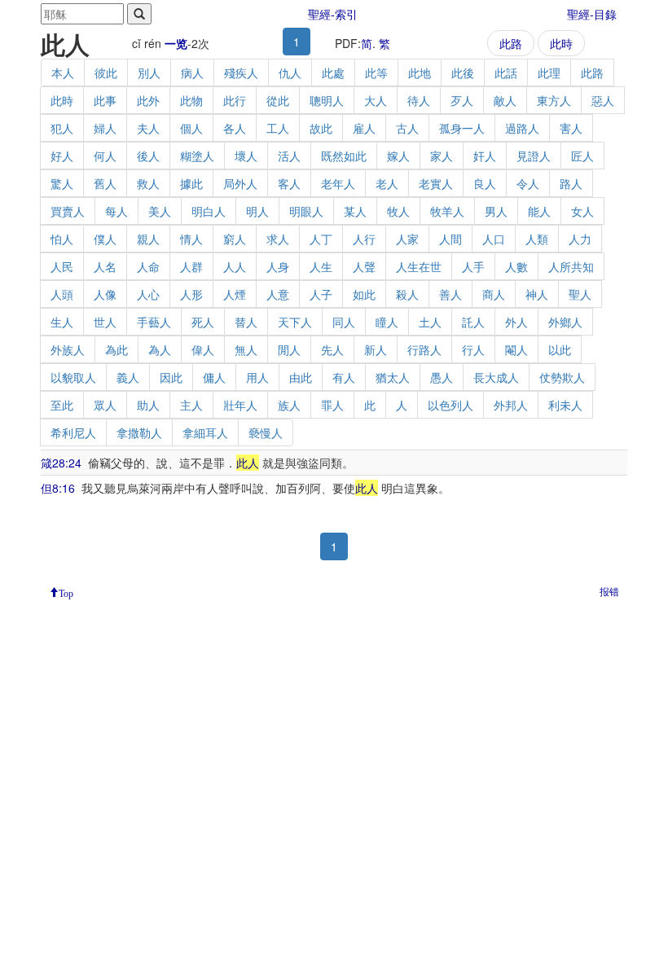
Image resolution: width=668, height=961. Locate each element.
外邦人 (511, 405)
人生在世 (419, 266)
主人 (191, 405)
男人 (496, 211)
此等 (376, 72)
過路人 (522, 128)
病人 (192, 72)
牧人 (398, 211)
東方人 (554, 100)
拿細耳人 (205, 432)
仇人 (290, 72)
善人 (450, 294)
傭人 (214, 377)
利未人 (565, 405)
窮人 (234, 238)
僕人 (105, 238)
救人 (148, 183)
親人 (148, 238)
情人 (191, 238)
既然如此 (344, 155)
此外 (148, 100)
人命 (148, 266)
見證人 (533, 155)
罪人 (332, 405)
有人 (343, 377)
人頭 (62, 294)
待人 (418, 100)
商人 (493, 294)
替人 (246, 322)
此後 (462, 72)
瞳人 (387, 322)
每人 (116, 211)
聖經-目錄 (592, 14)
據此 (191, 183)
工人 (277, 128)
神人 (536, 294)
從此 (277, 100)
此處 (333, 72)
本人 (62, 72)
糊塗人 (197, 155)
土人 (430, 322)
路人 (571, 183)
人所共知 (571, 266)
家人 (441, 155)
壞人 (246, 155)
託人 (473, 322)
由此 (300, 377)
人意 (277, 294)
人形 (191, 294)
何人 (105, 155)
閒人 (289, 349)
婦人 (105, 128)
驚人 (62, 183)
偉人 (202, 349)
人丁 (321, 238)
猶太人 (393, 377)
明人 (257, 211)
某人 (355, 211)
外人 (516, 322)
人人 (234, 266)
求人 (277, 238)
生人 (62, 322)
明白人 (208, 211)
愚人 (441, 377)
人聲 (364, 266)
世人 (105, 322)
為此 (116, 349)
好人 (62, 155)
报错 (609, 591)
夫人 (148, 128)
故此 (321, 128)
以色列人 (450, 405)
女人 (582, 211)
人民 (62, 266)
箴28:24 (61, 462)
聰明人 (327, 100)
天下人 (295, 322)
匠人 (582, 155)
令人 (527, 183)
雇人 (364, 128)
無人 (246, 349)
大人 (375, 100)
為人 (159, 349)
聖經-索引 (333, 14)
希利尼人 (73, 432)
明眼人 (306, 211)
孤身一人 (462, 128)
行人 (473, 349)
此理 (549, 72)
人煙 (234, 294)
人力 (580, 238)
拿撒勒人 (139, 432)
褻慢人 (265, 432)
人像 (105, 294)
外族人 (68, 349)
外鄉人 (565, 322)
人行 (364, 238)
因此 (171, 377)
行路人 (424, 349)
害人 (571, 128)
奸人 (484, 155)
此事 (105, 100)
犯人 (62, 128)
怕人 (62, 238)
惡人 (602, 100)
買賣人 (68, 211)
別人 (149, 72)
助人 (148, 405)
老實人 (436, 183)
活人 (289, 155)
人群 (191, 266)
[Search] (139, 13)
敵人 (505, 100)
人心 (148, 294)
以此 (559, 349)
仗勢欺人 (562, 377)
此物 (191, 100)
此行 (234, 100)
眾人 (105, 405)
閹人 (516, 349)
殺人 (407, 294)
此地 (419, 72)
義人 (127, 377)
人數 (516, 266)
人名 (105, 266)
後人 (148, 155)
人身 (277, 266)
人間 (450, 238)
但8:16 (58, 488)
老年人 (338, 183)
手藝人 (154, 322)
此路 (510, 43)
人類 (536, 238)
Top (66, 592)
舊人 (105, 183)
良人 (484, 183)
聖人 (580, 294)
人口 (493, 238)
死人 (202, 322)
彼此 (105, 72)
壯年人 (240, 405)
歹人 (461, 100)
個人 (191, 128)
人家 (407, 238)
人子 (321, 294)
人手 (473, 266)
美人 (159, 211)
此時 (561, 43)
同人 (343, 322)
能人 (539, 211)
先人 (332, 349)
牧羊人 (447, 211)
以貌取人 (73, 377)
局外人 (240, 183)
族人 (289, 405)
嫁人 (398, 155)
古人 (407, 128)
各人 (234, 128)
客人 (289, 183)
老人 (387, 183)
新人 (375, 349)
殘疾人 (241, 72)
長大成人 (496, 377)
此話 (505, 72)
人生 (321, 266)
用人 (257, 377)
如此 (364, 294)
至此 (62, 405)
